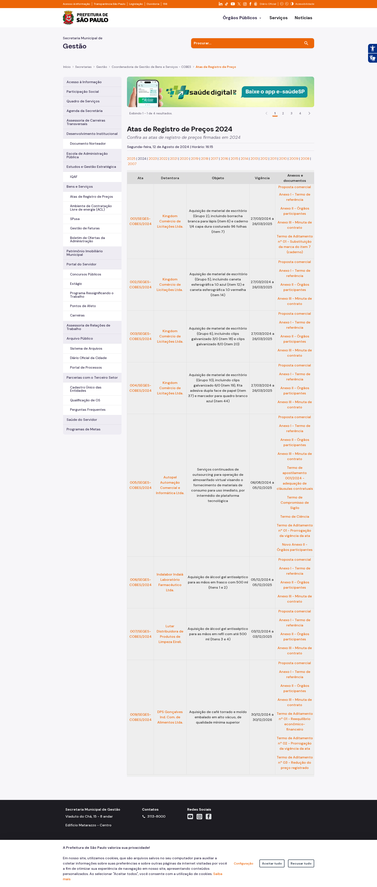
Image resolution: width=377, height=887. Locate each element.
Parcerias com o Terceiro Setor (92, 377)
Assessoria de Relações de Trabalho (88, 327)
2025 (131, 158)
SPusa (75, 219)
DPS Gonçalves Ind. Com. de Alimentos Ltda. (170, 717)
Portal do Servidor (81, 264)
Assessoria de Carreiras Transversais (86, 122)
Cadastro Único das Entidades (85, 389)
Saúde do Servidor (82, 419)
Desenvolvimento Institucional (92, 133)
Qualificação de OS (85, 400)
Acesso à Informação (84, 82)
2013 (254, 158)
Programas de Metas (83, 429)
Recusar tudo (301, 863)
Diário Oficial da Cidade (88, 358)
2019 (195, 158)
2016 (224, 158)
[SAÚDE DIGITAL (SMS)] (220, 91)
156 (165, 4)
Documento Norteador (88, 143)
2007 (132, 164)
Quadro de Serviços (83, 101)
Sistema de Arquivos (86, 348)
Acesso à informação (76, 4)
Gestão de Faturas (85, 228)
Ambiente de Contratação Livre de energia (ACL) (91, 207)
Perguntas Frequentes (88, 409)
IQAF (73, 177)
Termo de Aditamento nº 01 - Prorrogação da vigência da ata (295, 530)
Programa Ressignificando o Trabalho (91, 295)
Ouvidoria (153, 4)
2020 (184, 158)
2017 (214, 158)
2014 (244, 158)
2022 (163, 158)
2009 (293, 158)
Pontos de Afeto (83, 306)
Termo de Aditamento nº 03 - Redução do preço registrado (295, 762)
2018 (204, 158)
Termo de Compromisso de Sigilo (295, 502)
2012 (264, 158)
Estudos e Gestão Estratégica (91, 166)
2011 (273, 158)
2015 (234, 158)
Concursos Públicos (85, 274)
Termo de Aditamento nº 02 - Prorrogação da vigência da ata (295, 743)
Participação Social (83, 91)
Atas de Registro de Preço (216, 67)
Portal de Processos (86, 367)
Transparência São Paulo (109, 4)
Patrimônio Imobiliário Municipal (85, 253)
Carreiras (77, 315)
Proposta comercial (294, 187)
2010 (283, 158)
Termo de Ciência (294, 516)
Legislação (136, 4)
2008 (305, 158)
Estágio (76, 284)
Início (67, 67)
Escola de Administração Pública (87, 155)
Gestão (101, 67)
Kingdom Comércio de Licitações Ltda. (170, 221)
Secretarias (83, 67)
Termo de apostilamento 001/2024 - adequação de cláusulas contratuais (295, 478)
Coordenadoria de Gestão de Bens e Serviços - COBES (151, 67)
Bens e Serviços (80, 186)
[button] (309, 113)
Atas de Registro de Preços (91, 196)
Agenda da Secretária (85, 110)
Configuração (243, 863)
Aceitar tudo (272, 863)
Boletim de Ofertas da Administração (87, 239)
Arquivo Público (80, 338)
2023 (153, 158)
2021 (173, 158)
